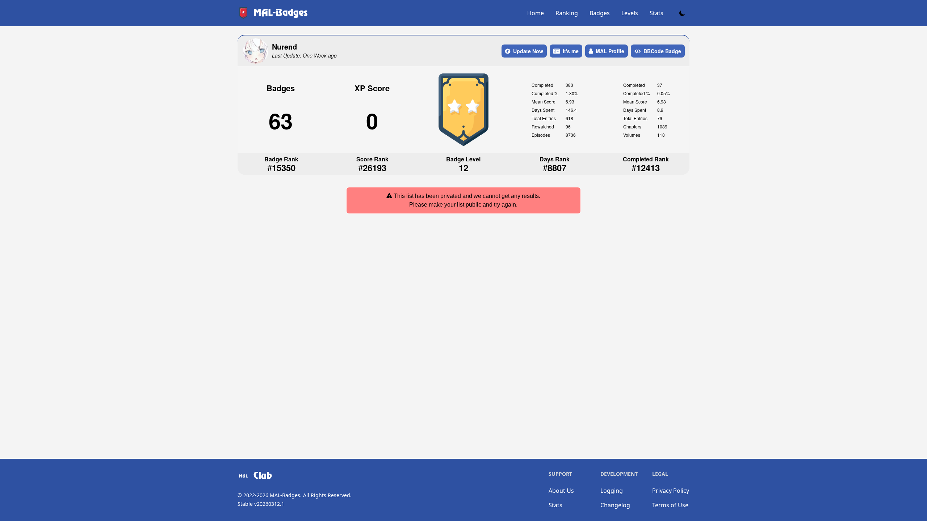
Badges (600, 13)
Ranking (566, 13)
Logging (611, 491)
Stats (656, 13)
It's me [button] (571, 51)
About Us (561, 491)
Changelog (615, 505)
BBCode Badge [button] (662, 51)
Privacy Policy (670, 491)
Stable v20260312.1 (261, 503)
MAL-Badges (285, 495)
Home (535, 13)
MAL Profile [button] (610, 51)
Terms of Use (670, 505)
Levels (629, 13)
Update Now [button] (528, 51)
